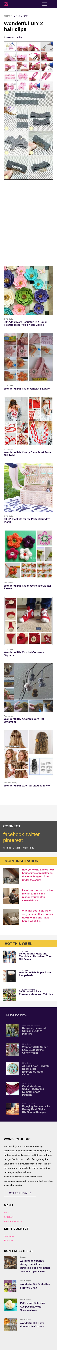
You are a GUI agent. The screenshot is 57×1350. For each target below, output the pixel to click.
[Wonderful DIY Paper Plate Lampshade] (9, 975)
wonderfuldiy (14, 37)
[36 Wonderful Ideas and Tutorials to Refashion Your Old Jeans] (9, 957)
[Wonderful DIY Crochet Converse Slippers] (28, 620)
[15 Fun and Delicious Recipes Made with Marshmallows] (10, 1305)
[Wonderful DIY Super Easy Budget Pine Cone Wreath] (12, 1049)
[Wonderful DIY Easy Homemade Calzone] (10, 1324)
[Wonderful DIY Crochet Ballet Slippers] (28, 357)
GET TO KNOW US (20, 1193)
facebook (13, 834)
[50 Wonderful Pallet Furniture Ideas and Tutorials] (9, 994)
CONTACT (9, 1217)
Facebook (9, 1236)
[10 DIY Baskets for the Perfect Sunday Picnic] (28, 487)
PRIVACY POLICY (13, 1221)
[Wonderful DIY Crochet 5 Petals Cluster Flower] (28, 554)
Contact (16, 848)
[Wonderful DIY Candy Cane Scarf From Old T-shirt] (28, 420)
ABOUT (8, 1212)
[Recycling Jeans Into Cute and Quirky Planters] (12, 1030)
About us (7, 848)
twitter (33, 834)
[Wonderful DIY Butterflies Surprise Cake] (10, 1286)
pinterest (13, 840)
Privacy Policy (28, 848)
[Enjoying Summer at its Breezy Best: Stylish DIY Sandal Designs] (12, 1109)
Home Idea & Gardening (28, 989)
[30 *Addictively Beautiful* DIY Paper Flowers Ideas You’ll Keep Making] (28, 290)
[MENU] (44, 4)
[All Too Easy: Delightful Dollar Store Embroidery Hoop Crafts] (12, 1068)
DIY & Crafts (23, 951)
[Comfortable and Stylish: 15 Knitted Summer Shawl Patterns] (12, 1088)
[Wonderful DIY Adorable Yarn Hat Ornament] (28, 687)
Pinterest (8, 1240)
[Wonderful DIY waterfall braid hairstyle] (28, 754)
